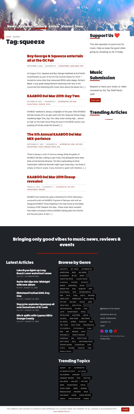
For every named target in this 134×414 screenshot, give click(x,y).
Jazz (86, 308)
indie (62, 385)
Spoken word (66, 345)
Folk (68, 295)
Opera (73, 322)
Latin (62, 312)
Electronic (65, 292)
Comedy (74, 282)
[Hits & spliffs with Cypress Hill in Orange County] (11, 318)
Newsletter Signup (111, 308)
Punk (41, 147)
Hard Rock (64, 299)
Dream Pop (64, 289)
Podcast (83, 322)
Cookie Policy (63, 411)
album (62, 368)
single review (74, 398)
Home (8, 37)
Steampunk (80, 345)
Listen (54, 26)
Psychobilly (78, 328)
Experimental (85, 292)
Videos (67, 26)
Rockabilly (65, 335)
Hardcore (76, 299)
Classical (64, 282)
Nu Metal (64, 322)
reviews (77, 392)
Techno (71, 348)
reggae (84, 388)
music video (65, 388)
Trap (90, 348)
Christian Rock (66, 279)
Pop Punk (64, 325)
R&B (61, 331)
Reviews (25, 26)
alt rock (82, 371)
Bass (74, 272)
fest (79, 378)
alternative (79, 368)
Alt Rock (75, 269)
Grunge (91, 295)
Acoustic (64, 269)
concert (76, 374)
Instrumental (66, 308)
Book (82, 275)
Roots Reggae (78, 335)
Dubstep (82, 289)
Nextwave (85, 318)
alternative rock (67, 371)
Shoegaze (64, 338)
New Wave (74, 66)
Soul (74, 341)
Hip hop (73, 101)
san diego (64, 395)
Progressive (88, 325)
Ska (58, 147)
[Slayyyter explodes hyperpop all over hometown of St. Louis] (11, 307)
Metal (83, 312)
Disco (82, 285)
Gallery (41, 26)
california (64, 374)
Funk (75, 295)
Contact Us (105, 322)
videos (86, 398)
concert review (67, 378)
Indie (90, 302)
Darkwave (72, 285)
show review (85, 395)
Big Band (82, 272)
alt (69, 368)
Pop (81, 66)
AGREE (125, 409)
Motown (76, 315)
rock (86, 392)
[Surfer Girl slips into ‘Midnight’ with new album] (11, 284)
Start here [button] (95, 100)
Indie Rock (64, 305)
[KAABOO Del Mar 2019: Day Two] (14, 103)
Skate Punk (82, 338)
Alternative (63, 101)
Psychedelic (65, 328)
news (75, 388)
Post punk (75, 325)
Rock (48, 104)
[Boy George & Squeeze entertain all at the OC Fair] (14, 64)
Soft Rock (64, 341)
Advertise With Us (108, 314)
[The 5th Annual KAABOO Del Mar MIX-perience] (14, 142)
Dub (74, 289)
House (82, 302)
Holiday (73, 302)
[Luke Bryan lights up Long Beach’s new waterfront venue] (11, 273)
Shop (79, 26)
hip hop (84, 381)
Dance (62, 285)
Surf (89, 345)
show (73, 395)
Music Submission (108, 318)
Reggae (42, 104)
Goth (82, 295)
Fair (61, 295)
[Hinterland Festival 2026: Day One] (11, 295)
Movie (85, 315)
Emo (74, 292)
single (62, 398)
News (11, 26)
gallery (74, 381)
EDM (73, 144)
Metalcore (64, 315)
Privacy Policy (105, 339)
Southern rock (86, 341)
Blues (74, 275)
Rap (67, 331)
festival (87, 378)
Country (85, 282)
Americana (64, 272)
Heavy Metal (89, 299)
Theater (81, 348)
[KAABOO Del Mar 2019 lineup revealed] (14, 185)
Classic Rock (82, 279)
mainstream (72, 385)
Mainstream (64, 66)
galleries (64, 381)
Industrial (77, 305)
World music (65, 351)
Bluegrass (64, 275)
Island (78, 308)
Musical (63, 318)
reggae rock (65, 392)
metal (83, 385)
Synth (62, 348)
